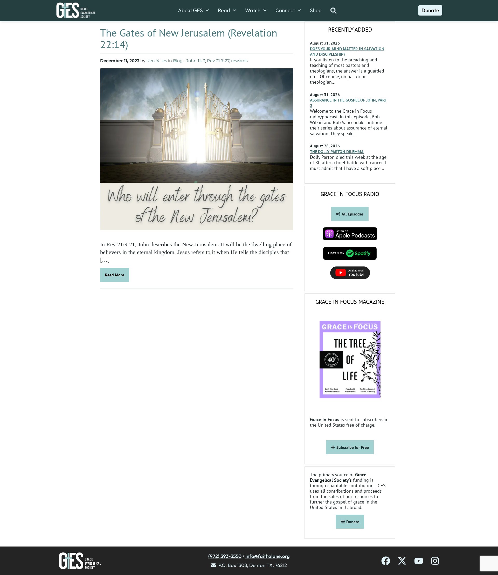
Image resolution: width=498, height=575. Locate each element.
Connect (285, 10)
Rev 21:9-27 (218, 60)
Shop (316, 10)
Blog (178, 60)
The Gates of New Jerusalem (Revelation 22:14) (188, 38)
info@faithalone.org (267, 556)
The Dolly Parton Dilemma (337, 151)
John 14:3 (195, 60)
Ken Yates (157, 60)
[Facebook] (385, 560)
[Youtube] (418, 560)
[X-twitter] (402, 560)
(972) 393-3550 (224, 556)
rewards (239, 60)
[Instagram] (435, 560)
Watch (252, 10)
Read (224, 10)
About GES (190, 10)
